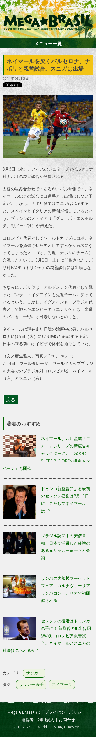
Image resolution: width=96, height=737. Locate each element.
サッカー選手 (31, 684)
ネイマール (62, 684)
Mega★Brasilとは (23, 712)
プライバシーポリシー (65, 712)
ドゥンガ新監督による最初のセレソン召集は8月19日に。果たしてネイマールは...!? (65, 499)
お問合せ (67, 719)
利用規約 (46, 719)
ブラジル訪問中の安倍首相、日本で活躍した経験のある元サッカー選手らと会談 (65, 547)
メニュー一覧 (48, 43)
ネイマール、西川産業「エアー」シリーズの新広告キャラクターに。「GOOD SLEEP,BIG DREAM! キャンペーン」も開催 (46, 453)
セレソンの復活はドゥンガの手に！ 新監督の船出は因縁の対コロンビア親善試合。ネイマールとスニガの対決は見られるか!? (47, 635)
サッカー (34, 673)
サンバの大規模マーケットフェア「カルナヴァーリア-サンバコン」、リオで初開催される (66, 589)
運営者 (27, 719)
